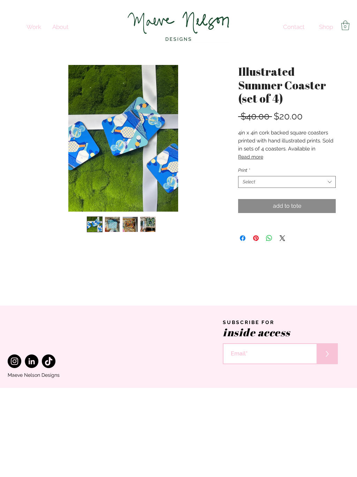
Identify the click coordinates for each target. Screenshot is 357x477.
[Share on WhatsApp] (269, 238)
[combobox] (287, 182)
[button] (345, 25)
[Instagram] (14, 361)
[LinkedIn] (31, 361)
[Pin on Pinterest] (256, 238)
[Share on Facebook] (242, 238)
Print (244, 170)
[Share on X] (282, 238)
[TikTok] (48, 361)
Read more (250, 157)
